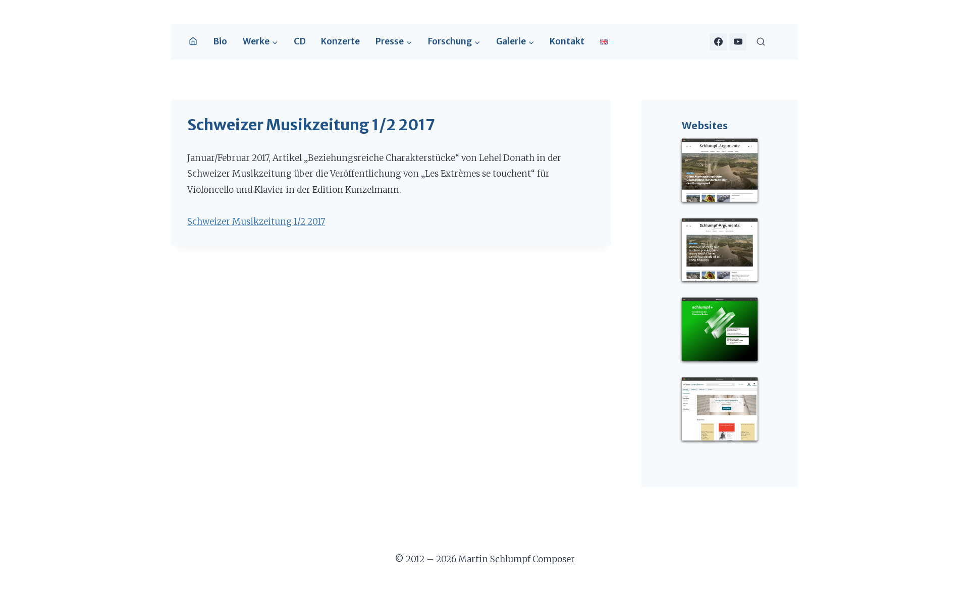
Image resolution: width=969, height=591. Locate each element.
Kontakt (567, 41)
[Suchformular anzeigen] (760, 41)
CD (300, 41)
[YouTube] (737, 41)
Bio (220, 41)
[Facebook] (718, 41)
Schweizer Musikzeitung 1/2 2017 (256, 221)
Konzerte (340, 41)
